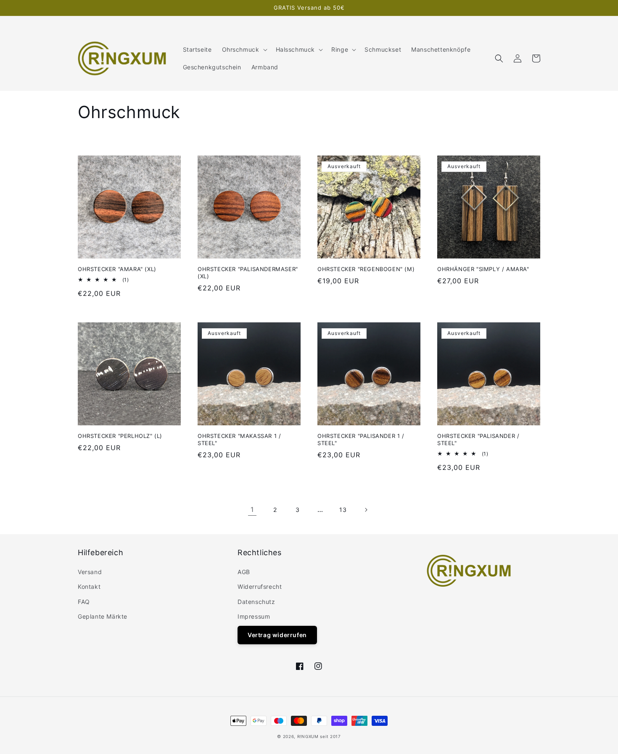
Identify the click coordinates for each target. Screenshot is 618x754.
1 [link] (252, 509)
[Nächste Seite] (366, 510)
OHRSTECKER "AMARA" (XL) (117, 269)
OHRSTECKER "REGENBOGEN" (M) (366, 269)
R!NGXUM (308, 736)
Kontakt (89, 586)
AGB (244, 571)
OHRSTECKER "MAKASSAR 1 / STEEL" (239, 439)
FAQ (84, 601)
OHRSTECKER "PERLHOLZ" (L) (120, 435)
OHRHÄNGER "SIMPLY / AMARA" (483, 269)
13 (342, 509)
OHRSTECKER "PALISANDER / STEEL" (478, 439)
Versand (90, 571)
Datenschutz (256, 601)
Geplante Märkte (102, 616)
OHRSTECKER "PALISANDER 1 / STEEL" (360, 439)
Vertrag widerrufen (277, 634)
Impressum (254, 616)
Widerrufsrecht (260, 586)
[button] (244, 49)
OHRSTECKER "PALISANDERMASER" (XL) (248, 272)
